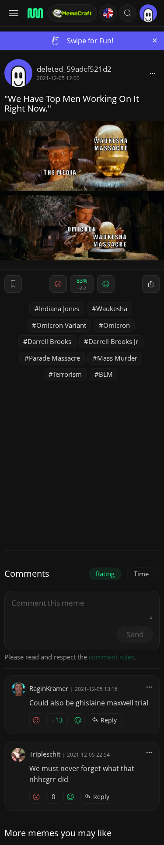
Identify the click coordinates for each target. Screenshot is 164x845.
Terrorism (67, 374)
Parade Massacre (54, 358)
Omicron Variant (61, 325)
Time (141, 573)
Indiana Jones (59, 308)
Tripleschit (45, 754)
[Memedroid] (34, 13)
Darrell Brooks (49, 341)
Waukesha (111, 308)
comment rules (111, 656)
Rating (105, 573)
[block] (153, 73)
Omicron (116, 325)
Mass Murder (117, 358)
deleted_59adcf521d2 (74, 69)
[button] (127, 13)
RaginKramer (49, 688)
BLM (106, 374)
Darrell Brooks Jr (113, 341)
